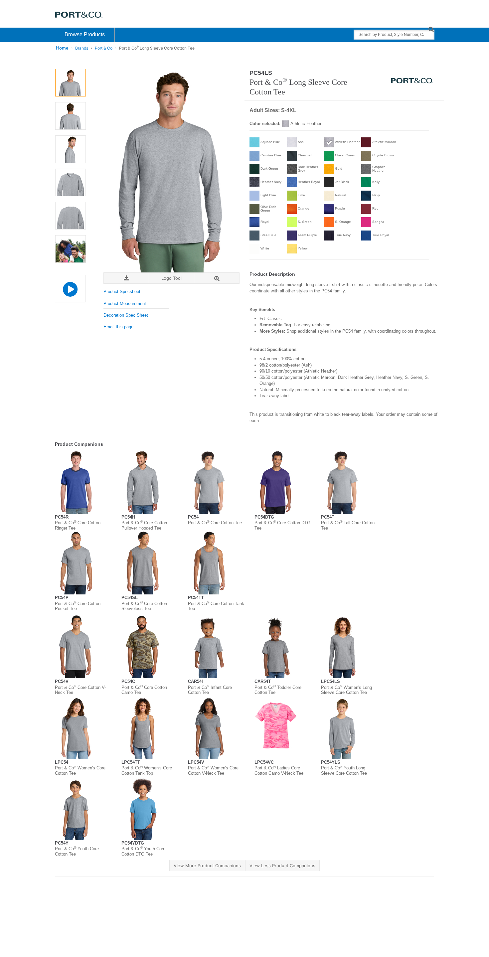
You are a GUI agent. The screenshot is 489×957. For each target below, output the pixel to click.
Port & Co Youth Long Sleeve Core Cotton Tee (344, 770)
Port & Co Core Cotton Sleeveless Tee (144, 606)
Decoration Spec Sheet (125, 315)
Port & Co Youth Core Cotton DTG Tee (143, 851)
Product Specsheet (121, 291)
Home (62, 48)
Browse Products (85, 34)
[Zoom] (217, 278)
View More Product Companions (207, 865)
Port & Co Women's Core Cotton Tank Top (146, 770)
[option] (70, 83)
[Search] (430, 29)
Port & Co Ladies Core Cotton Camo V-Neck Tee (278, 770)
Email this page (118, 326)
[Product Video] (70, 285)
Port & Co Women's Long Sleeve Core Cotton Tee (346, 690)
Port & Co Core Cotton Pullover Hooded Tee (144, 525)
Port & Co (103, 48)
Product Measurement (124, 303)
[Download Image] (126, 278)
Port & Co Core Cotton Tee (215, 522)
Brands (81, 48)
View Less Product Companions (282, 865)
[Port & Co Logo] (79, 14)
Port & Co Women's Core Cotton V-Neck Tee (213, 770)
